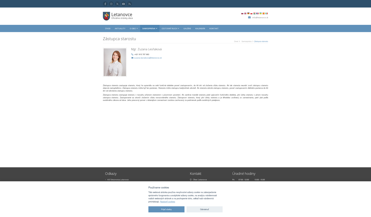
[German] (248, 13)
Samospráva (149, 28)
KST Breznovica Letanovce (118, 179)
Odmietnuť (204, 209)
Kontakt (214, 28)
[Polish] (251, 13)
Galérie (187, 28)
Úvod (107, 28)
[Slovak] (242, 13)
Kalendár (200, 28)
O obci (133, 28)
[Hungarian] (254, 13)
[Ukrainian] (260, 13)
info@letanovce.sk (260, 17)
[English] (245, 13)
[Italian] (266, 13)
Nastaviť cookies (167, 201)
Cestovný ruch (170, 28)
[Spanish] (263, 13)
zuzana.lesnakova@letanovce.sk (148, 57)
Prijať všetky (166, 209)
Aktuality (120, 28)
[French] (257, 13)
